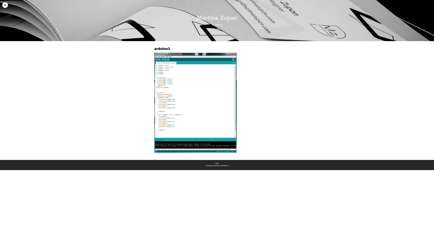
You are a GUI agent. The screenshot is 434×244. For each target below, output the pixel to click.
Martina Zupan (217, 17)
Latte (217, 163)
